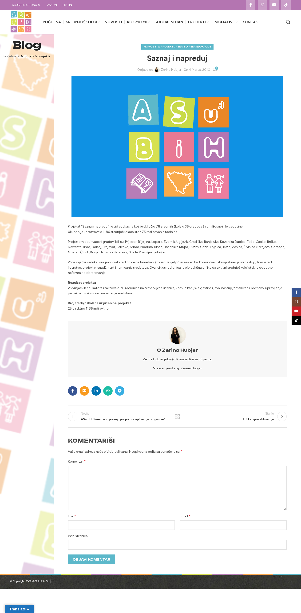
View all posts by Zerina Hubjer (177, 368)
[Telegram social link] (119, 391)
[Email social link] (84, 391)
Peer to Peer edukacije (193, 46)
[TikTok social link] (286, 5)
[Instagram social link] (262, 5)
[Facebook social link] (250, 5)
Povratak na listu (177, 416)
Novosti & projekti (35, 56)
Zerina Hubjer (171, 70)
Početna (10, 56)
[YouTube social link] (274, 5)
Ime (72, 516)
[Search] (288, 22)
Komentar (77, 461)
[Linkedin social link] (96, 391)
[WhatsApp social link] (108, 391)
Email (185, 516)
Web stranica (78, 536)
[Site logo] (21, 22)
